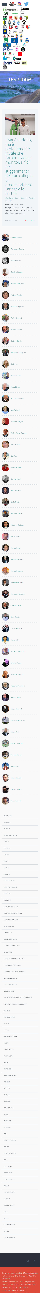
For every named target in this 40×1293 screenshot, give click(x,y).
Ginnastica (8, 932)
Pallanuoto (8, 1056)
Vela (5, 1212)
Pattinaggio (8, 1069)
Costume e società (10, 887)
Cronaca (7, 893)
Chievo (6, 867)
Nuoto (6, 1043)
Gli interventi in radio (12, 945)
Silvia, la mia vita (10, 1153)
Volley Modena (9, 1238)
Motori (6, 1023)
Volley (6, 1231)
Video (6, 1218)
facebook (34, 1261)
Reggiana (7, 1101)
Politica (7, 1088)
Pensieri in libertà (10, 1075)
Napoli (6, 1030)
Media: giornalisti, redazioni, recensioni (18, 997)
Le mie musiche (9, 991)
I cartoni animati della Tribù (14, 958)
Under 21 (7, 1199)
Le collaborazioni (10, 984)
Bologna (7, 848)
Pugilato (7, 1095)
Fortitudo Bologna (11, 919)
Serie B (6, 1147)
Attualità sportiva (11, 198)
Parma (6, 1062)
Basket (6, 842)
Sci (5, 1134)
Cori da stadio (9, 880)
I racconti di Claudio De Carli (14, 971)
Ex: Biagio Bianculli (11, 906)
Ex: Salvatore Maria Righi (13, 913)
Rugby (6, 1114)
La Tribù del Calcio (11, 978)
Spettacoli (8, 1166)
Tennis (6, 1186)
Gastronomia (9, 926)
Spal (5, 1160)
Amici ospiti (8, 816)
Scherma (7, 1127)
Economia (7, 900)
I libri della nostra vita (12, 965)
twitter (27, 1261)
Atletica (7, 829)
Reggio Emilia (8, 1108)
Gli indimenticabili (10, 939)
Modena (7, 1010)
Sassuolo (7, 1121)
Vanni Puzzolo (9, 1205)
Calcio (23, 198)
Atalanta (7, 822)
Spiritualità (8, 1173)
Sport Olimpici (9, 1179)
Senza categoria (10, 1140)
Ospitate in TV (8, 1049)
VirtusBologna (9, 1225)
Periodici (7, 1082)
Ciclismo (7, 874)
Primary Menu (4, 4)
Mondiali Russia (9, 1017)
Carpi (6, 861)
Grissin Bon (8, 952)
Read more (30, 220)
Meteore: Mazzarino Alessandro (15, 1004)
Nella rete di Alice (10, 1036)
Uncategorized (9, 1192)
